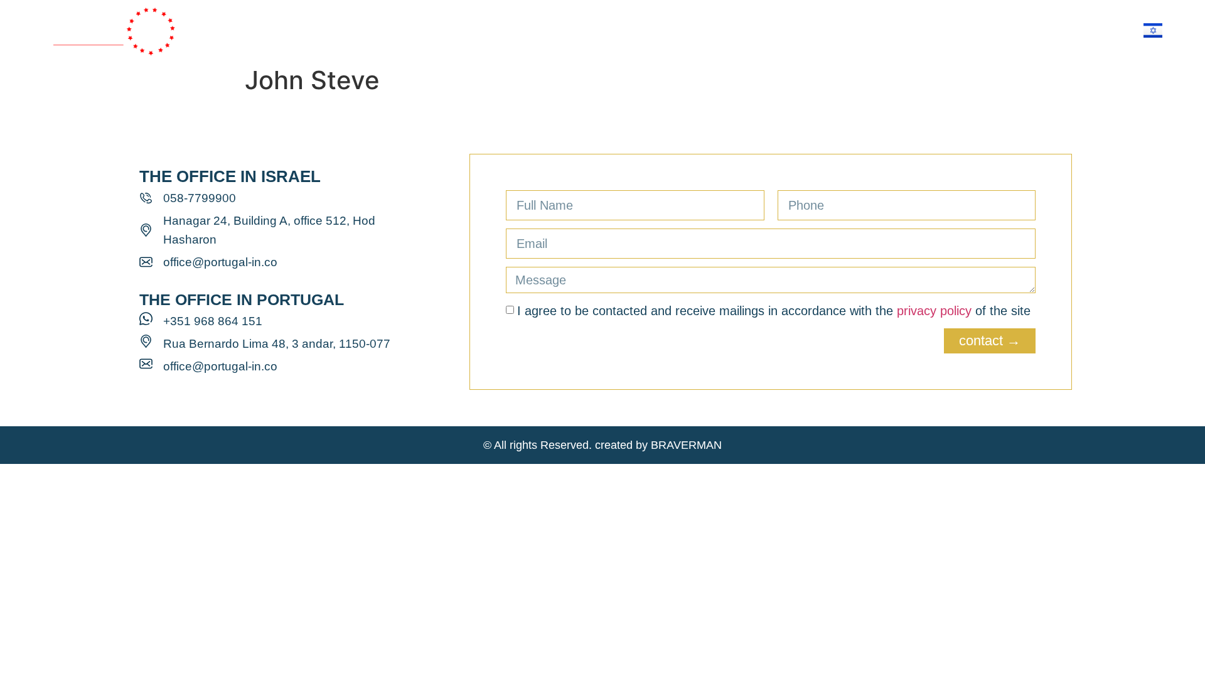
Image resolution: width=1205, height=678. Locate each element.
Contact (859, 30)
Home (383, 30)
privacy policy (934, 311)
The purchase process (744, 30)
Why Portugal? (532, 30)
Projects (626, 30)
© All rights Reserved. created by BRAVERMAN (602, 445)
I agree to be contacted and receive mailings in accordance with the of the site (774, 311)
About (444, 30)
